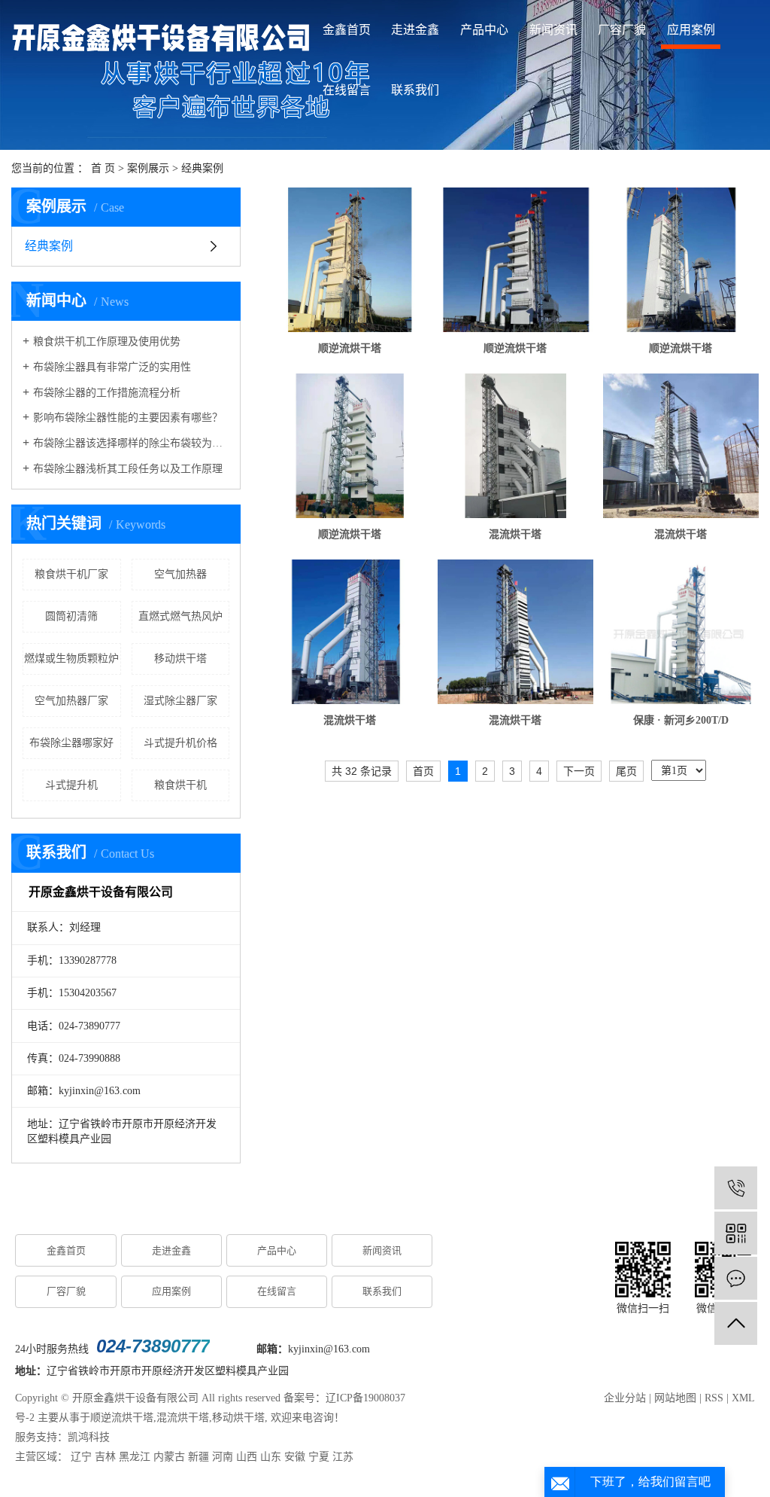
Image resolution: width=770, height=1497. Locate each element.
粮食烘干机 (180, 785)
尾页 (626, 771)
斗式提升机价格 (180, 742)
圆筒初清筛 (71, 616)
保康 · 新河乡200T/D (681, 720)
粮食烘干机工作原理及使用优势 (106, 341)
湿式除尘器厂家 (180, 700)
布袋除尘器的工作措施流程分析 (106, 392)
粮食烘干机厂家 (71, 574)
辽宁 (81, 1456)
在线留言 (347, 90)
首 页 (103, 168)
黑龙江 (134, 1456)
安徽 (294, 1456)
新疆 (198, 1456)
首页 (423, 771)
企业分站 (625, 1398)
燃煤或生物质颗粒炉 (71, 658)
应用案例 (691, 29)
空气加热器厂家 (71, 700)
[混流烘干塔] (515, 445)
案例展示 (148, 168)
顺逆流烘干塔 (349, 348)
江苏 (342, 1456)
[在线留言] (735, 1278)
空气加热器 (180, 574)
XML (743, 1398)
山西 (246, 1456)
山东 (270, 1456)
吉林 (105, 1456)
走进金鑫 (415, 29)
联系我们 (415, 90)
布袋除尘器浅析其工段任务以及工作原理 (128, 468)
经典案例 (202, 168)
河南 (222, 1456)
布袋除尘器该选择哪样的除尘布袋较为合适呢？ (131, 443)
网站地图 (675, 1398)
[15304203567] (735, 1187)
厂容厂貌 (622, 29)
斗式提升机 (71, 785)
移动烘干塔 (180, 658)
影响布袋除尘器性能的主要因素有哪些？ (128, 417)
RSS (714, 1398)
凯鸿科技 (89, 1437)
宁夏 (318, 1456)
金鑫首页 (347, 29)
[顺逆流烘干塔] (350, 260)
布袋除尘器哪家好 (71, 742)
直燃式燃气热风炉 (180, 616)
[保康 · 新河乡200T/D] (681, 631)
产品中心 (484, 29)
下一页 (579, 771)
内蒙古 (169, 1456)
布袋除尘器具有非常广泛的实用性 (112, 367)
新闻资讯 (553, 29)
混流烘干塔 (515, 534)
